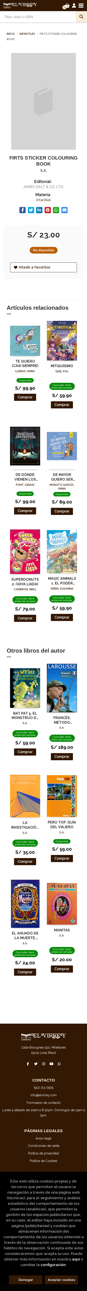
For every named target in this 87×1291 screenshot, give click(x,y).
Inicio (11, 33)
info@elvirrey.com (44, 1095)
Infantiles (28, 33)
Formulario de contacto (44, 1103)
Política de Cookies (43, 1161)
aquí (76, 1259)
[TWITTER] (35, 1063)
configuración (53, 1264)
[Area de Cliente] (74, 5)
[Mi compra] (67, 5)
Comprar (25, 397)
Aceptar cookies (61, 1280)
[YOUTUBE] (51, 1063)
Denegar (26, 1280)
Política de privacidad (43, 1153)
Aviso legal (44, 1138)
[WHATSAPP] (59, 1063)
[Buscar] (81, 16)
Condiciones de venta (43, 1146)
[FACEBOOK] (28, 1063)
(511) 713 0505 (43, 1087)
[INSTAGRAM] (43, 1063)
